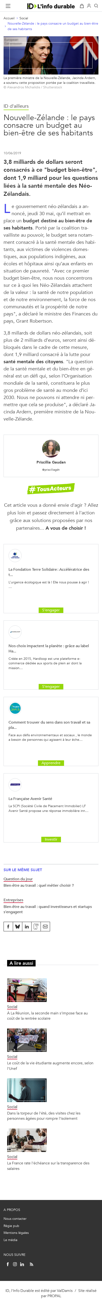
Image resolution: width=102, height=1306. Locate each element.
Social (23, 18)
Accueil (9, 18)
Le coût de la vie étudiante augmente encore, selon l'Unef (50, 1066)
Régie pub (11, 1226)
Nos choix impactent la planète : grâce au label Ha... (49, 648)
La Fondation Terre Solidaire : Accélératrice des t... (49, 572)
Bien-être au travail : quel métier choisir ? (39, 885)
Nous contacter (15, 1218)
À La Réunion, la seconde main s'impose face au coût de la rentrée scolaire (47, 1016)
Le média (10, 1240)
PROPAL (54, 1295)
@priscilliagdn (51, 470)
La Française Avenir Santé (30, 798)
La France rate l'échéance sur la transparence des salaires (48, 1166)
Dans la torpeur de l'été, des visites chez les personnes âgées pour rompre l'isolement (43, 1116)
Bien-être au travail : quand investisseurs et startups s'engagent (48, 909)
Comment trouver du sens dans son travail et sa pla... (49, 725)
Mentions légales (16, 1233)
